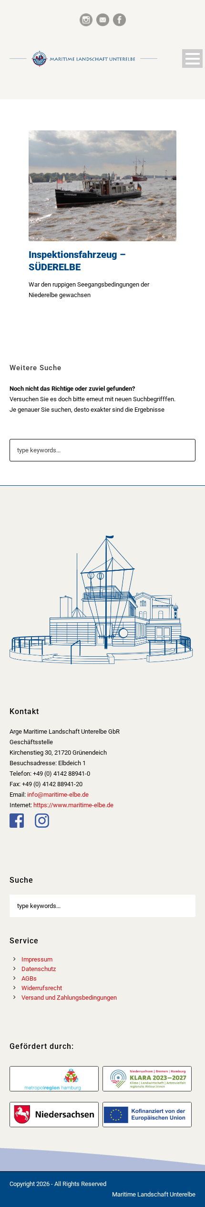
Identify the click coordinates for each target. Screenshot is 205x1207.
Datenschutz (38, 968)
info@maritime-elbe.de (58, 794)
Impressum (36, 959)
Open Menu (192, 58)
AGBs (29, 978)
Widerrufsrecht (41, 988)
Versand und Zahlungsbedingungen (69, 997)
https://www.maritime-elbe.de (73, 805)
